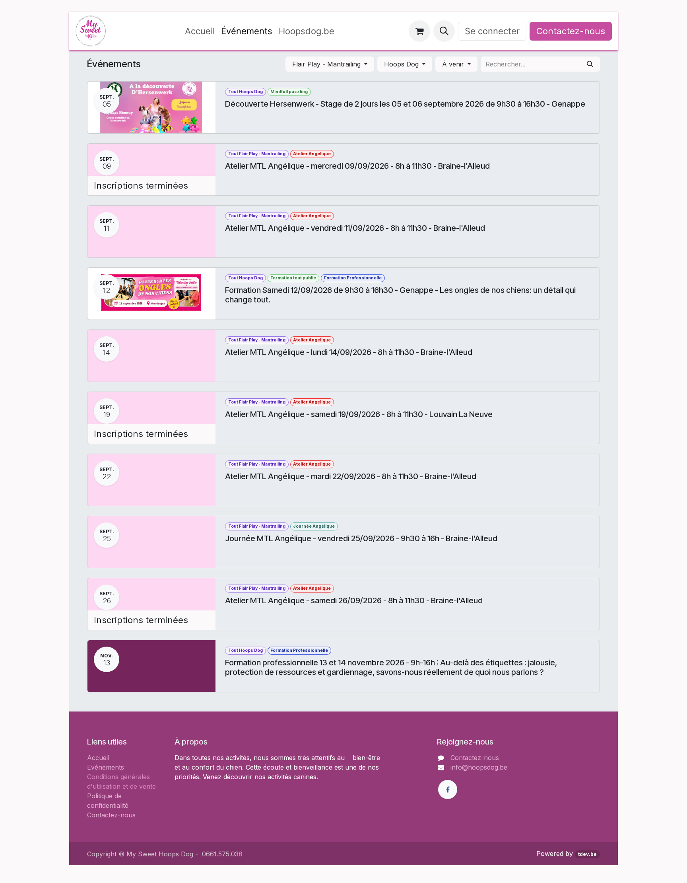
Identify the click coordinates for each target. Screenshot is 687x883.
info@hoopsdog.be (478, 767)
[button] (444, 31)
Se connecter (492, 31)
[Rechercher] (590, 64)
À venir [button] (454, 64)
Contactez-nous (570, 31)
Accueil (98, 758)
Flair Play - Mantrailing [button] (327, 64)
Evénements (105, 767)
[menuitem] (200, 31)
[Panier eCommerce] (419, 31)
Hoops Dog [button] (402, 64)
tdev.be (587, 854)
